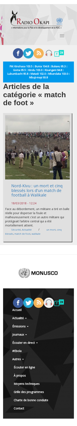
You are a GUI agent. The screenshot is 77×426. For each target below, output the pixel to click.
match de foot (22, 233)
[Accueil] (36, 19)
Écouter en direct (24, 343)
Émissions (19, 326)
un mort (51, 229)
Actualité (27, 229)
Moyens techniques (27, 384)
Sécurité (16, 229)
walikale (36, 233)
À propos (20, 375)
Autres (17, 359)
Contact (19, 408)
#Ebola (17, 351)
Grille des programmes (29, 392)
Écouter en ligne (24, 367)
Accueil (17, 310)
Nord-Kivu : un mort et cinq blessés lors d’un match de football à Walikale (37, 190)
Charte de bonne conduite (31, 400)
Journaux (18, 334)
